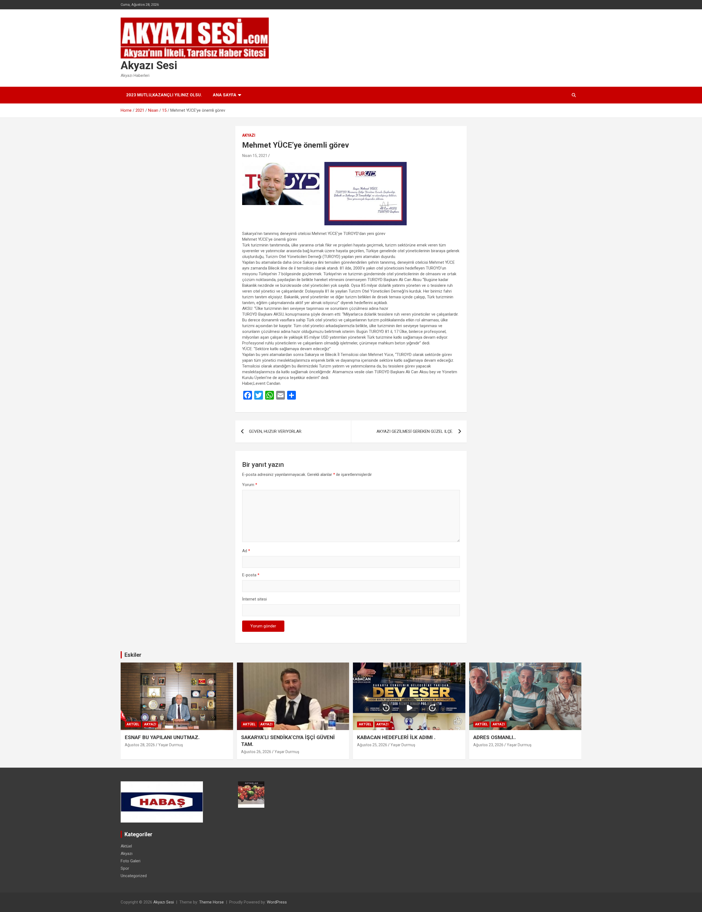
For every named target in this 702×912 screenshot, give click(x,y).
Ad (246, 550)
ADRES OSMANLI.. (494, 737)
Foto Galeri (130, 860)
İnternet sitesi (254, 599)
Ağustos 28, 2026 (140, 745)
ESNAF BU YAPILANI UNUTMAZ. (162, 737)
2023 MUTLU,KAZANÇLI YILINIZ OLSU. (164, 94)
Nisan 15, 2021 (254, 155)
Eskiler (132, 655)
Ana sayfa (224, 94)
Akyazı (248, 135)
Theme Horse (211, 902)
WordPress (277, 902)
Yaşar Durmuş (170, 745)
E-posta (250, 575)
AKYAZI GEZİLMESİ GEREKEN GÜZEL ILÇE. (415, 431)
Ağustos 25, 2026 (372, 745)
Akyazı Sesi (149, 65)
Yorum (249, 484)
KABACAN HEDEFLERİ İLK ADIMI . (396, 737)
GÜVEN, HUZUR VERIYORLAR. (275, 431)
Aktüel (132, 724)
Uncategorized (134, 875)
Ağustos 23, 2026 (488, 745)
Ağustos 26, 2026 (256, 752)
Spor (125, 868)
